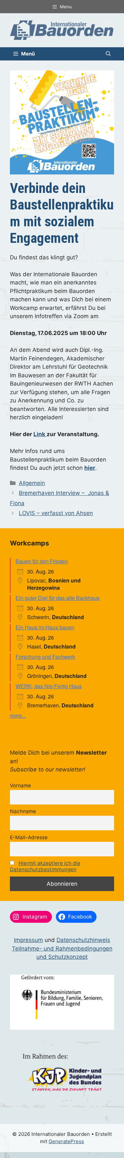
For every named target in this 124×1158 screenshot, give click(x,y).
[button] (108, 53)
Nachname (23, 811)
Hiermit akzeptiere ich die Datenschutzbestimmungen (45, 866)
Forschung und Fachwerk (45, 656)
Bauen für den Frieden (42, 561)
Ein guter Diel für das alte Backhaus (58, 598)
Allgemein (32, 483)
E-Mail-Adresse (29, 837)
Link (40, 434)
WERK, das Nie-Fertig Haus (49, 686)
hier (89, 468)
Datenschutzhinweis (83, 940)
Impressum (28, 940)
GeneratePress (66, 1141)
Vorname (20, 785)
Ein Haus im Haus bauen (45, 627)
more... (18, 715)
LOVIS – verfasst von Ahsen (56, 513)
